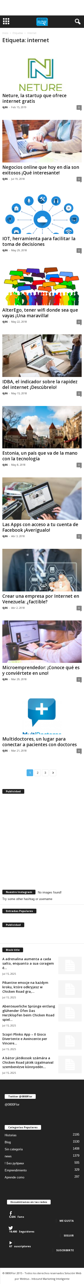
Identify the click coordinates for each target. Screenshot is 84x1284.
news (8, 1156)
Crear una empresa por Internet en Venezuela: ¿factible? (40, 599)
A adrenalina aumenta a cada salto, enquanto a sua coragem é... (28, 963)
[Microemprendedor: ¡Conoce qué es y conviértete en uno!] (42, 641)
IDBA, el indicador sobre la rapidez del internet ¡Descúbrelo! (39, 384)
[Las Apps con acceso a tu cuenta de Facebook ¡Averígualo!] (42, 498)
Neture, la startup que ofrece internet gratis (34, 98)
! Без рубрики (14, 1163)
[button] (77, 22)
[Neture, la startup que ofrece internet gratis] (42, 69)
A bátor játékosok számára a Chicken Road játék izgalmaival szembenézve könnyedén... (27, 1062)
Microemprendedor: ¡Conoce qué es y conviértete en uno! (41, 670)
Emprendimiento (16, 1170)
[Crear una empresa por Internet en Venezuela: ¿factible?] (42, 570)
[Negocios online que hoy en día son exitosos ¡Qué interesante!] (42, 141)
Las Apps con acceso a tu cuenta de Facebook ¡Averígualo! (40, 527)
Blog (8, 1142)
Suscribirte (65, 1250)
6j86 (4, 107)
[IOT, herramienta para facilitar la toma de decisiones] (42, 213)
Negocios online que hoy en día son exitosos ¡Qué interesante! (40, 170)
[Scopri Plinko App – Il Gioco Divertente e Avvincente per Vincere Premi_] (70, 1041)
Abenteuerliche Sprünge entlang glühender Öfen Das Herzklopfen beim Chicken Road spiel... (28, 1013)
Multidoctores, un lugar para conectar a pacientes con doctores (39, 742)
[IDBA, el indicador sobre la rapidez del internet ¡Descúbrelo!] (42, 355)
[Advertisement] (42, 8)
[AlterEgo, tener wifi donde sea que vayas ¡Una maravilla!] (42, 284)
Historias (11, 1135)
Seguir (69, 1235)
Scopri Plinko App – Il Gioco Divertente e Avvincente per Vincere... (24, 1038)
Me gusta (67, 1220)
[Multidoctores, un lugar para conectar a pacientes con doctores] (42, 713)
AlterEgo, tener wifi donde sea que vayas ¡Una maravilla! (40, 313)
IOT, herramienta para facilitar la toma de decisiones (38, 241)
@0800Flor (12, 1104)
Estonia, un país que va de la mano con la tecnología (39, 456)
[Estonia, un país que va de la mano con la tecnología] (42, 427)
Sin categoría (14, 1149)
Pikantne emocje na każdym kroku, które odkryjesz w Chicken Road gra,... (25, 987)
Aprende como (14, 1177)
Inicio (5, 33)
